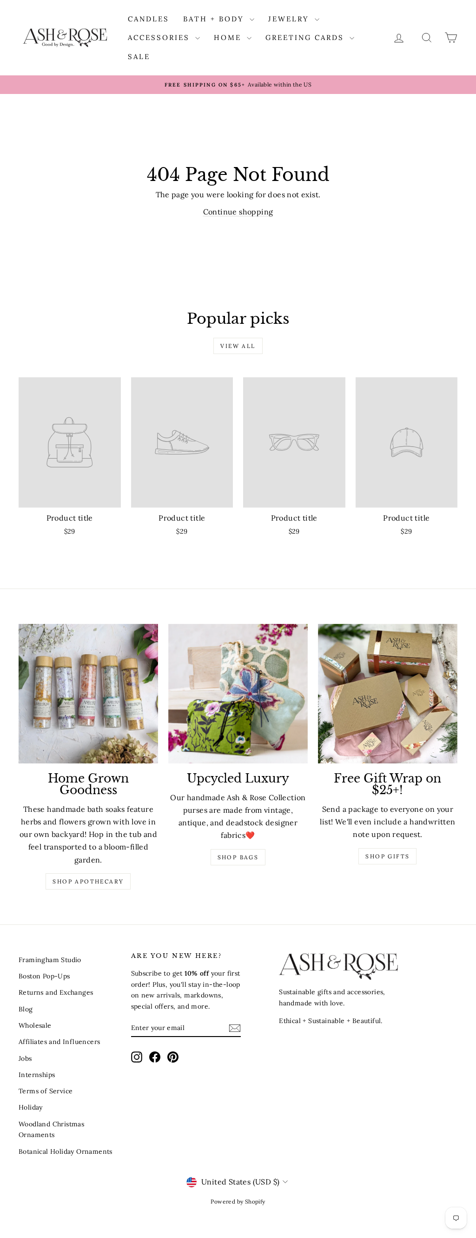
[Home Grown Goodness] (88, 693)
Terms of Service (46, 1091)
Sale (139, 56)
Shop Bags (238, 857)
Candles (148, 18)
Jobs (25, 1058)
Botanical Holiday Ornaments (65, 1151)
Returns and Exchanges (56, 992)
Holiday (31, 1107)
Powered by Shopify (238, 1201)
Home (229, 37)
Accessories (160, 37)
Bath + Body (215, 18)
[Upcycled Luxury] (238, 693)
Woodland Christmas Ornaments (51, 1129)
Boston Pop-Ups (44, 976)
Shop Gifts (387, 856)
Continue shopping (238, 211)
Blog (26, 1009)
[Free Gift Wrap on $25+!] (387, 693)
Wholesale (35, 1025)
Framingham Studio (50, 960)
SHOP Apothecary (88, 881)
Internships (37, 1075)
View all (237, 345)
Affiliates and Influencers (59, 1041)
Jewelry (290, 18)
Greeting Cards (306, 37)
